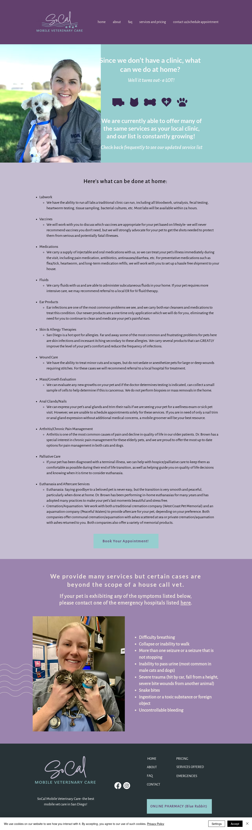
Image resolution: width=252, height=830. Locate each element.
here (186, 603)
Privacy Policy (155, 824)
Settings (217, 824)
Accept (235, 824)
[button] (153, 22)
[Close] (247, 824)
